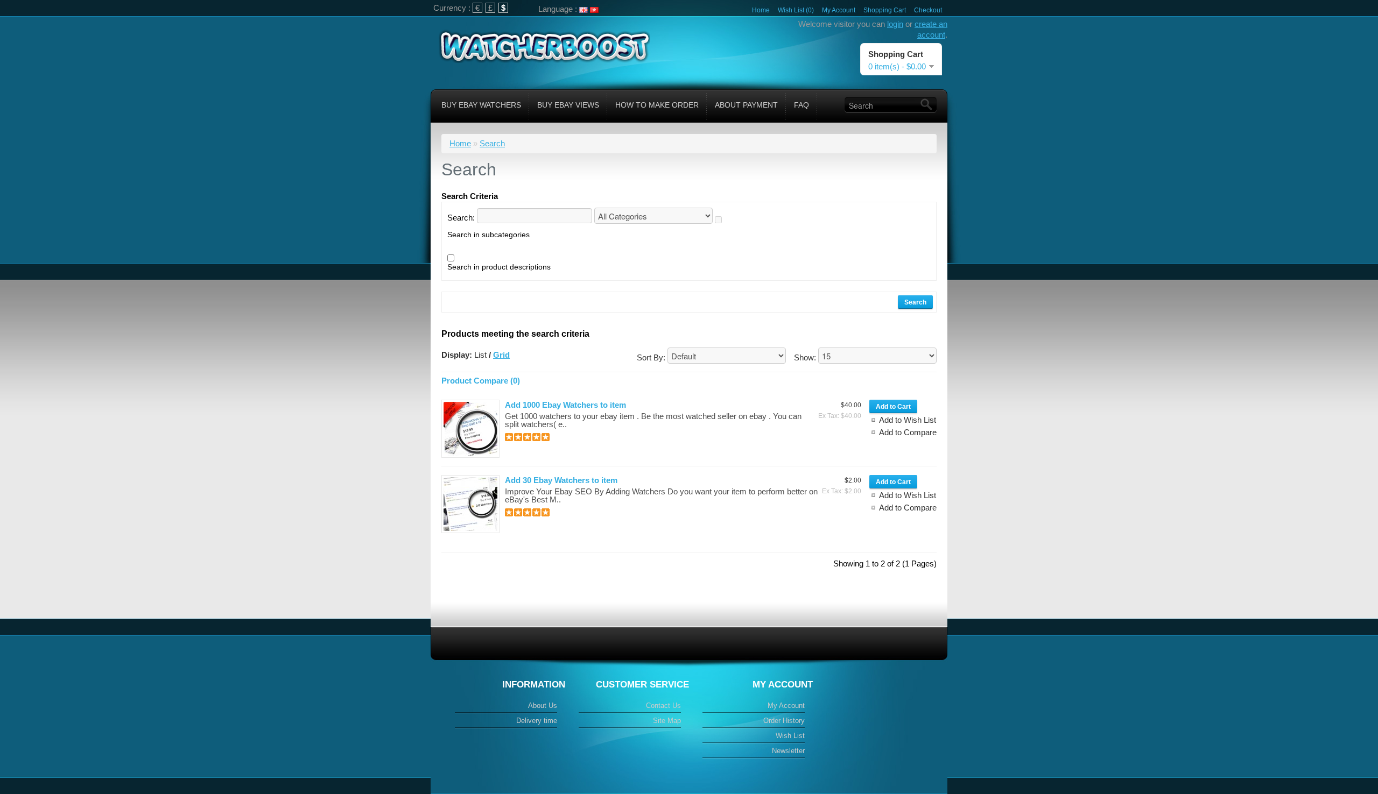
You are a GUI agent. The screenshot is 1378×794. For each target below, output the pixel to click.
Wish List (790, 736)
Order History (784, 721)
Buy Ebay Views (568, 105)
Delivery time (536, 721)
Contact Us (663, 705)
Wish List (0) (796, 10)
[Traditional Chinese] (594, 10)
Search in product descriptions (499, 267)
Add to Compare (908, 432)
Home (761, 10)
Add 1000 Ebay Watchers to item (565, 404)
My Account (838, 10)
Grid (501, 354)
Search (492, 143)
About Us (542, 705)
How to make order (657, 105)
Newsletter (788, 751)
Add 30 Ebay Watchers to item (561, 480)
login (895, 24)
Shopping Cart (884, 10)
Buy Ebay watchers (481, 105)
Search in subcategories (488, 234)
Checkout (928, 10)
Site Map (667, 721)
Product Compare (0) (480, 380)
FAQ (801, 105)
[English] (583, 10)
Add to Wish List (907, 419)
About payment (746, 105)
